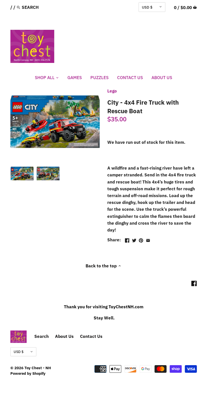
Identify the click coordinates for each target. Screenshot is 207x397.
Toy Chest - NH (37, 367)
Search (41, 336)
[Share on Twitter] (134, 239)
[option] (22, 173)
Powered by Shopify (27, 373)
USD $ (147, 7)
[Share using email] (148, 239)
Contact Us (91, 336)
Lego (112, 91)
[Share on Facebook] (127, 239)
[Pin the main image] (141, 239)
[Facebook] (194, 283)
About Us (64, 336)
